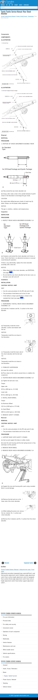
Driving (5, 635)
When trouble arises (8, 649)
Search (20, 5)
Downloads (26, 5)
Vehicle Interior (7, 687)
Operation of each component (11, 631)
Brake (4, 672)
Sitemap (16, 5)
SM (9, 5)
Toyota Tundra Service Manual (8, 16)
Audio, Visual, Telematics (10, 668)
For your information (8, 617)
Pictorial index (7, 620)
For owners (6, 657)
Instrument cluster (8, 628)
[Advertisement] (19, 25)
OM (6, 5)
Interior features (7, 642)
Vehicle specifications (9, 653)
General (5, 665)
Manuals (3, 5)
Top (12, 5)
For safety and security (9, 624)
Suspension (31, 16)
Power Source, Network (9, 679)
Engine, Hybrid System (21, 16)
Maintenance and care (9, 646)
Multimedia (6, 639)
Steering (5, 683)
